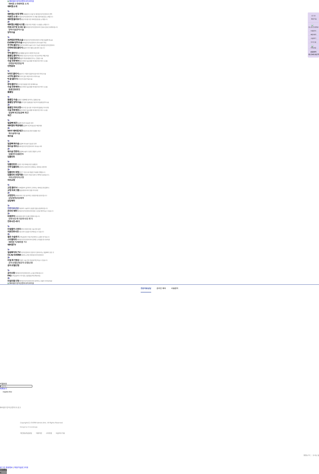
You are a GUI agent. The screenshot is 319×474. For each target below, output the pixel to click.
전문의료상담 (146, 288)
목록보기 (3, 389)
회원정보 (9, 467)
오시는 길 (316, 455)
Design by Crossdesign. (29, 427)
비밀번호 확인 (7, 392)
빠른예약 (313, 35)
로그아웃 (24, 467)
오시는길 (313, 42)
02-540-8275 (306, 448)
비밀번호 (3, 384)
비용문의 (313, 31)
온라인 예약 (161, 288)
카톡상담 (313, 48)
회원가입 (314, 19)
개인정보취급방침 (26, 433)
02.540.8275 (313, 54)
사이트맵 (49, 433)
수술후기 (313, 38)
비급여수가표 (60, 433)
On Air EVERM (313, 27)
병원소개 (307, 455)
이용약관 (39, 433)
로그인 (313, 16)
